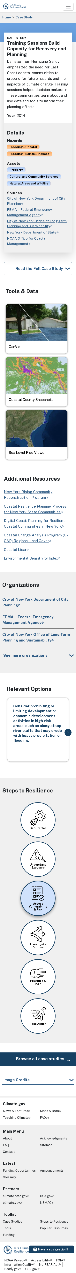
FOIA (59, 1260)
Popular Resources (54, 1228)
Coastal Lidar (15, 549)
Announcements (52, 1170)
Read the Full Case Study (39, 268)
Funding (9, 1235)
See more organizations (25, 655)
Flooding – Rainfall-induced (29, 153)
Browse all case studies (40, 1058)
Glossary (9, 1177)
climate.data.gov (15, 1196)
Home (6, 17)
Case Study (24, 17)
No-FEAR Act (49, 1265)
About (7, 1138)
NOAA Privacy (14, 1260)
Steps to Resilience (54, 1221)
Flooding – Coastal (23, 147)
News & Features (15, 1111)
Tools (7, 1228)
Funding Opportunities (19, 1170)
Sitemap (46, 1145)
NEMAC (45, 1203)
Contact (9, 1152)
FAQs (43, 1117)
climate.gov (11, 1203)
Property (16, 169)
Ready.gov (11, 1269)
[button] (68, 732)
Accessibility (40, 1260)
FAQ (6, 1145)
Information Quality (18, 1265)
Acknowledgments (53, 1138)
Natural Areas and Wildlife (29, 183)
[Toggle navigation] (68, 7)
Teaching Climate (16, 1117)
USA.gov (46, 1196)
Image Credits (16, 1080)
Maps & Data (49, 1111)
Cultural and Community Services (34, 176)
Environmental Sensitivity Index (31, 558)
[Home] (16, 6)
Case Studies (12, 1221)
